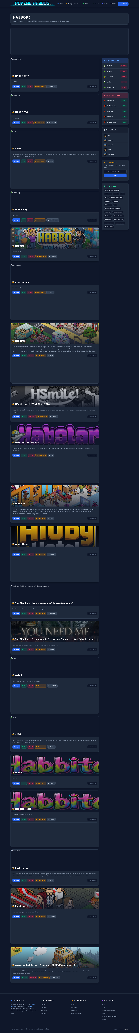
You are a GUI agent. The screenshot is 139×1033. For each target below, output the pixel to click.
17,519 (34, 978)
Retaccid (54, 416)
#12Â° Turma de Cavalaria (112, 190)
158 (25, 455)
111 (31, 86)
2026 (30, 1006)
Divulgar (74, 1010)
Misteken (53, 256)
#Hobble (107, 201)
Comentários (40, 86)
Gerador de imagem (108, 1010)
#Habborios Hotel (118, 215)
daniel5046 (53, 686)
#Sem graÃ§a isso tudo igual (112, 208)
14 (25, 554)
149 (31, 161)
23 (25, 649)
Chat (103, 1007)
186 (31, 292)
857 (32, 880)
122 (31, 220)
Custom (52, 747)
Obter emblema (76, 1013)
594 (32, 613)
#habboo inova (120, 223)
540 (32, 554)
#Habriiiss (107, 212)
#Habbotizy (108, 194)
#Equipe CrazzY (109, 223)
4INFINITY (53, 613)
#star (122, 194)
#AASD (116, 194)
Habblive (44, 1007)
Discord (106, 4)
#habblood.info (109, 226)
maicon (52, 783)
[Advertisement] (67, 41)
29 (25, 686)
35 (25, 880)
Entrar (114, 4)
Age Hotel (44, 1010)
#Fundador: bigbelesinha (115, 197)
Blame (52, 649)
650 (32, 747)
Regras (104, 1019)
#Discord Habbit (117, 212)
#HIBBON (115, 201)
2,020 (25, 978)
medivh (52, 554)
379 (25, 256)
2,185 (32, 416)
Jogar (17, 86)
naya (51, 355)
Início (61, 4)
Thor (51, 880)
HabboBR (56, 978)
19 (25, 355)
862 (25, 416)
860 (32, 455)
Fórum (97, 4)
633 (32, 686)
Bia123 (51, 292)
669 (32, 355)
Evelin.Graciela (53, 220)
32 (25, 916)
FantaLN (52, 916)
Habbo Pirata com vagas (109, 1016)
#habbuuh (108, 215)
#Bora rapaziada (118, 219)
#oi (115, 204)
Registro (74, 1007)
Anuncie (87, 4)
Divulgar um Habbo (74, 4)
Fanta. (126, 1029)
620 (32, 819)
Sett (52, 455)
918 (32, 916)
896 (32, 783)
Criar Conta (123, 4)
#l (105, 197)
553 (32, 518)
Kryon (51, 161)
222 (32, 256)
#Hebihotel (108, 219)
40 (25, 783)
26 (25, 747)
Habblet (43, 1004)
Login (73, 1004)
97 (30, 123)
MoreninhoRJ (52, 123)
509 (32, 649)
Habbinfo (44, 1013)
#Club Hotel (108, 204)
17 (25, 518)
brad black (52, 86)
